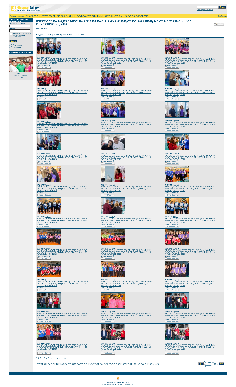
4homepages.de (127, 384)
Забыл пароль (16, 45)
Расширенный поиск (205, 10)
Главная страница (17, 16)
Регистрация (16, 47)
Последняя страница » (57, 358)
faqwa (48, 57)
